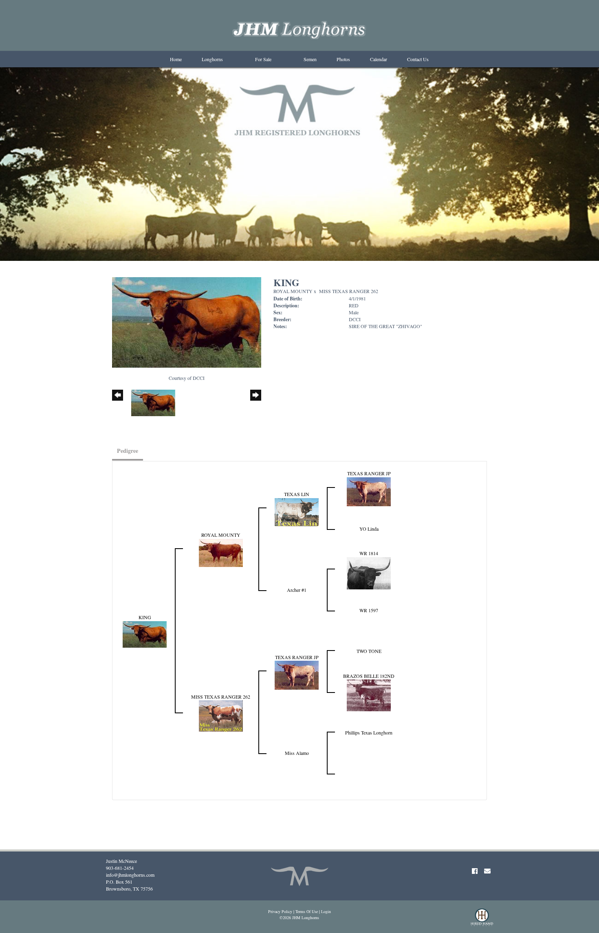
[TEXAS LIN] (297, 511)
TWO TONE (369, 651)
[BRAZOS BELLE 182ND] (369, 694)
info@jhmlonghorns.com (130, 874)
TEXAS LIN (296, 494)
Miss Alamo (297, 753)
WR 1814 (368, 553)
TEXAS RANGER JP (369, 473)
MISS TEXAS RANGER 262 (348, 291)
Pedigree (127, 450)
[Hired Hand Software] (482, 921)
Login (326, 911)
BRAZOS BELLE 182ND (368, 676)
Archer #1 (296, 590)
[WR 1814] (369, 572)
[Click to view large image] (186, 321)
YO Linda (369, 528)
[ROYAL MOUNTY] (221, 552)
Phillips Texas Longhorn (368, 732)
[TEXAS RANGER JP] (369, 490)
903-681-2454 (120, 868)
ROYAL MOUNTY (293, 291)
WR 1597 (368, 610)
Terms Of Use (306, 911)
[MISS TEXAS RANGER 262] (221, 715)
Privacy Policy (280, 911)
